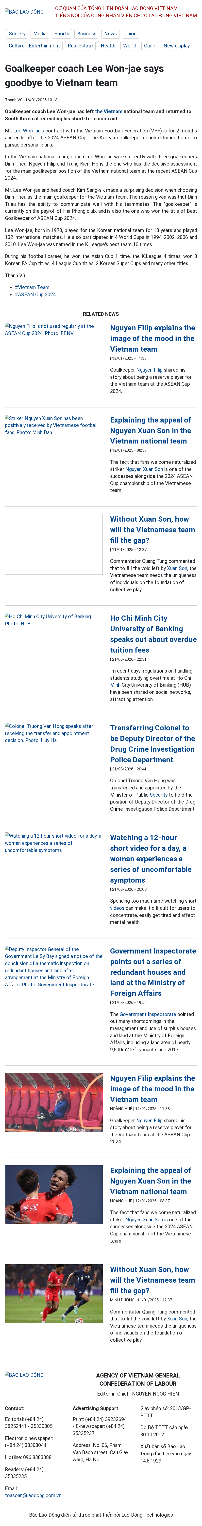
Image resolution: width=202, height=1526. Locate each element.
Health (108, 46)
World (129, 46)
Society (17, 34)
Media (40, 34)
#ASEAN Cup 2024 (35, 294)
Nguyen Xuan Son (144, 469)
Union (130, 34)
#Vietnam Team (32, 287)
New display (177, 46)
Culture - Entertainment (34, 46)
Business (86, 34)
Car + (150, 46)
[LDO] (54, 330)
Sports (61, 34)
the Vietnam (108, 111)
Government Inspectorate (148, 1014)
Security (159, 795)
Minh (115, 685)
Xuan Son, (177, 568)
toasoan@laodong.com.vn (33, 1495)
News (110, 34)
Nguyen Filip (149, 370)
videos (117, 908)
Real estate (80, 46)
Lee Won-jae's (28, 131)
